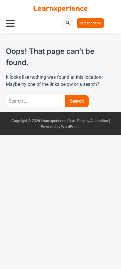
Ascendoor (99, 120)
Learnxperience (60, 8)
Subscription (90, 23)
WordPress (70, 126)
